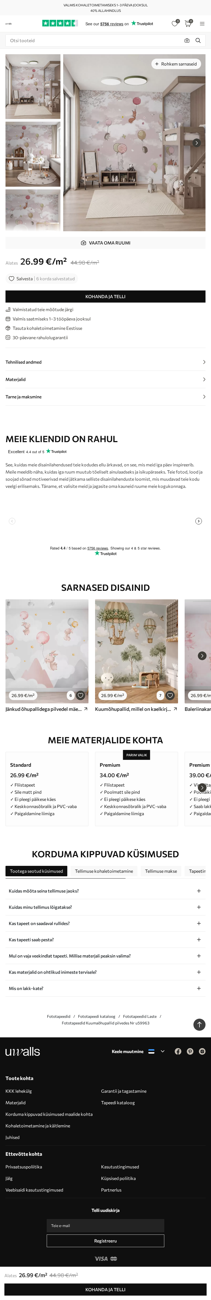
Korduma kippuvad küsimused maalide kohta (49, 1114)
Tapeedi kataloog (118, 1102)
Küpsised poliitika (118, 1178)
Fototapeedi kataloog (96, 1016)
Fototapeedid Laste (140, 1016)
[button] (196, 142)
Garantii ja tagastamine (123, 1091)
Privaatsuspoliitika (23, 1166)
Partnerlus (111, 1189)
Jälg (9, 1178)
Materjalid (15, 1102)
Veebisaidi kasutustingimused (34, 1189)
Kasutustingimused (120, 1166)
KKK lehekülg (18, 1091)
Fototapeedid (58, 1016)
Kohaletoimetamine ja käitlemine (37, 1125)
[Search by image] (187, 40)
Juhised (12, 1137)
